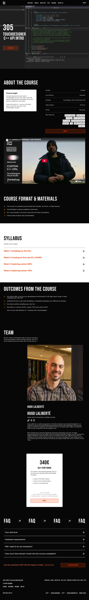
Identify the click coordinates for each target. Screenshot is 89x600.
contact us (60, 3)
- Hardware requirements (14, 539)
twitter (22, 586)
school (52, 580)
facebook (17, 586)
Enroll (44, 501)
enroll (65, 131)
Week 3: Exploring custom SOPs (18, 264)
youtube (5, 586)
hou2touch (30, 3)
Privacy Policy (82, 593)
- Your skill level (11, 532)
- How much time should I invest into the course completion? (30, 554)
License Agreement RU (72, 593)
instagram (10, 586)
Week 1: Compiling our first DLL (17, 251)
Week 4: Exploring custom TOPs (18, 270)
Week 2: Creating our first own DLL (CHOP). (23, 257)
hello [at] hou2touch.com (16, 580)
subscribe (53, 3)
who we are (43, 3)
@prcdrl (10, 583)
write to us (83, 580)
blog (48, 3)
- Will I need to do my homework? (18, 546)
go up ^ (47, 593)
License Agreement (55, 593)
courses (37, 3)
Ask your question (73, 565)
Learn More (10, 48)
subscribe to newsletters (73, 580)
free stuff (63, 580)
